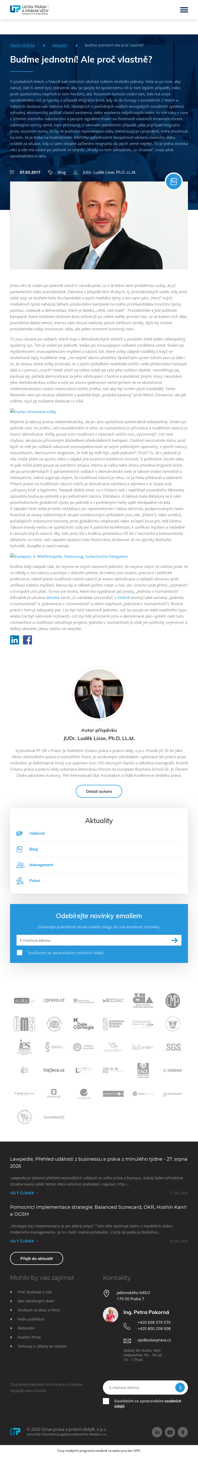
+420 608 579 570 (154, 1322)
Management (41, 864)
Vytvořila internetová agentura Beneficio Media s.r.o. (67, 1434)
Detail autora (99, 791)
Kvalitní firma (29, 1337)
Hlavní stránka (22, 45)
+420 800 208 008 (154, 1328)
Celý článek (22, 1192)
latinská (53, 597)
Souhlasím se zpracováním (147, 1404)
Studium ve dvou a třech (39, 1310)
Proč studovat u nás (35, 1291)
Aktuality (59, 45)
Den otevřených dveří (36, 1300)
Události (37, 833)
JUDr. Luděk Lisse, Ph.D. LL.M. (109, 172)
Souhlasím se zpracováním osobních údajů (66, 952)
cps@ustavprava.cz (154, 1339)
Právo (34, 880)
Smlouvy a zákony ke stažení (42, 1346)
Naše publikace (31, 1319)
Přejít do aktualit (36, 1258)
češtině (124, 597)
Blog (62, 172)
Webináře (26, 1328)
